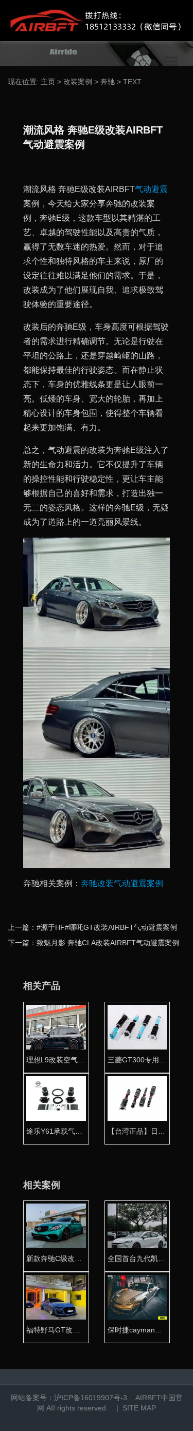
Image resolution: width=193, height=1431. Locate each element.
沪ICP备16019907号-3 (90, 1398)
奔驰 (107, 82)
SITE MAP (139, 1408)
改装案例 (77, 82)
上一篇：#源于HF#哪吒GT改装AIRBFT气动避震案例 (92, 927)
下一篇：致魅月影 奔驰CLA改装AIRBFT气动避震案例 (93, 943)
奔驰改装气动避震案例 (122, 883)
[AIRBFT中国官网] (94, 20)
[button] (171, 61)
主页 (48, 82)
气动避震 (151, 189)
